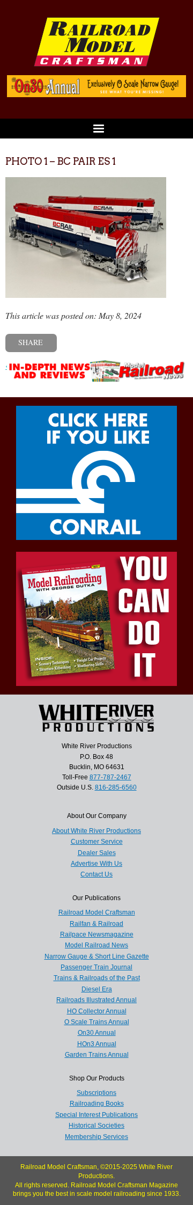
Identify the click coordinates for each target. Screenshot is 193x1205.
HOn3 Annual (96, 1044)
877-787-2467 (110, 777)
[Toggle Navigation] (96, 128)
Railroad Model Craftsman (96, 912)
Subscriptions (96, 1093)
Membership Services (96, 1137)
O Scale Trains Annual (96, 1022)
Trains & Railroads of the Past (97, 978)
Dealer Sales (97, 853)
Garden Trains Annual (97, 1054)
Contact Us (96, 874)
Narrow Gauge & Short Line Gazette (96, 956)
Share (30, 342)
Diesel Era (96, 989)
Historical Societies (96, 1125)
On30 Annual (97, 1032)
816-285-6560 (116, 787)
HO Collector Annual (97, 1011)
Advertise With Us (96, 863)
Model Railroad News (96, 945)
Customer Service (97, 841)
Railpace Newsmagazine (96, 934)
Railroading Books (97, 1103)
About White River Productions (96, 831)
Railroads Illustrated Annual (96, 1000)
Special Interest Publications (96, 1115)
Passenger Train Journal (96, 967)
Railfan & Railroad (96, 924)
